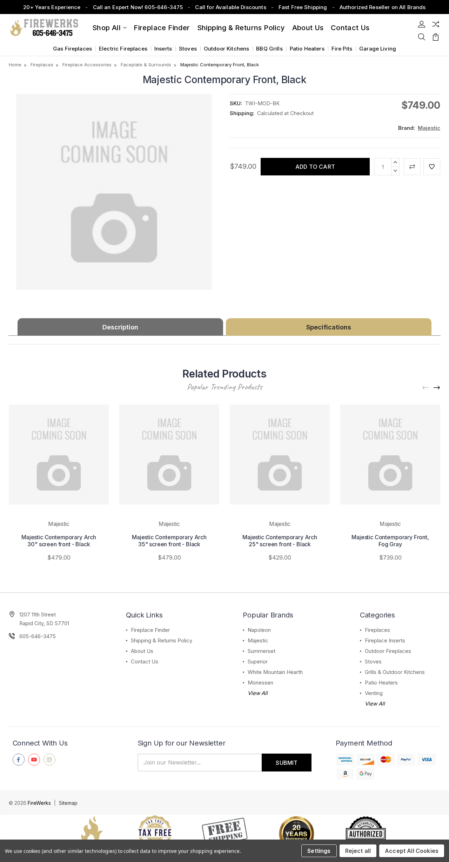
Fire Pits (341, 48)
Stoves (188, 48)
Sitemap (68, 803)
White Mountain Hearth (275, 672)
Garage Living (377, 48)
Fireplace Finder (162, 28)
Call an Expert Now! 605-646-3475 (138, 7)
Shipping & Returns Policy (241, 28)
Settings (318, 850)
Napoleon (259, 630)
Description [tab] (120, 327)
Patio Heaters (307, 48)
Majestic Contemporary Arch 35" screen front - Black (169, 541)
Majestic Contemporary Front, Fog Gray (390, 541)
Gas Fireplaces (72, 48)
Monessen (260, 682)
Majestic (258, 640)
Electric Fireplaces (123, 48)
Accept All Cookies (411, 850)
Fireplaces (377, 630)
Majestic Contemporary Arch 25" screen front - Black (279, 541)
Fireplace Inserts (385, 640)
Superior (258, 661)
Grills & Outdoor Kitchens (395, 672)
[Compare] (435, 24)
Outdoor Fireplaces (388, 651)
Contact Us (144, 661)
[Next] (437, 387)
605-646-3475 (37, 636)
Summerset (261, 651)
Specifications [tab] (328, 327)
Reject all (358, 850)
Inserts (163, 48)
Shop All (106, 28)
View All (258, 693)
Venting (374, 693)
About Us (308, 28)
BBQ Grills (269, 48)
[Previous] (425, 387)
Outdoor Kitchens (226, 48)
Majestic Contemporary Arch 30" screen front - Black (58, 541)
